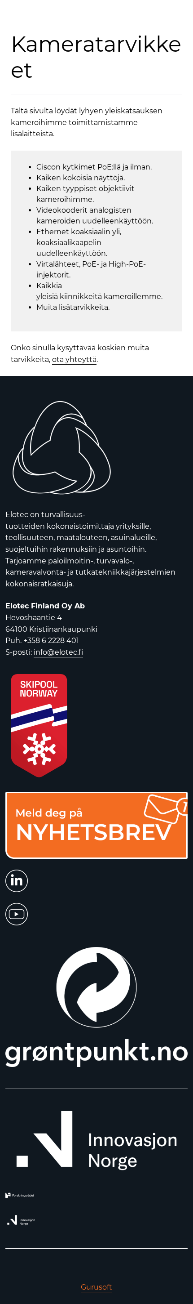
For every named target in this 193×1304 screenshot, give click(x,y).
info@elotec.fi (58, 652)
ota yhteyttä (74, 359)
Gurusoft (96, 1287)
